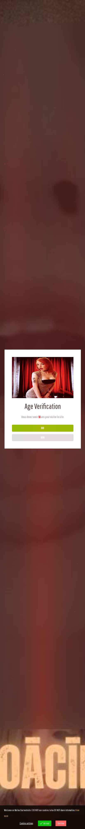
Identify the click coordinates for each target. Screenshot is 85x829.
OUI (42, 428)
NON (43, 437)
